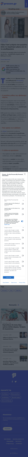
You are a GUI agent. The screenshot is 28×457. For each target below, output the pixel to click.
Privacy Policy (22, 282)
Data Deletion (6, 282)
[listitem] (14, 200)
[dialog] (14, 228)
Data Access (14, 282)
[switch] (22, 204)
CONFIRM (8, 277)
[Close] (25, 174)
